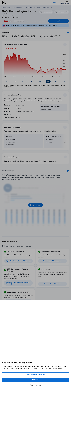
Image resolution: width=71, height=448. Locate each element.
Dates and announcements (50, 106)
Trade (58, 21)
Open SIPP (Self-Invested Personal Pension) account (17, 283)
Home (4, 8)
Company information (12, 95)
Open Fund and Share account (52, 261)
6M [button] (40, 81)
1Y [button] (48, 81)
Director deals (46, 109)
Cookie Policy (57, 368)
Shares (9, 8)
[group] (35, 81)
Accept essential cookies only (35, 374)
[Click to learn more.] (68, 33)
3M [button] (31, 81)
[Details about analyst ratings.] (68, 171)
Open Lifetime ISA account (52, 284)
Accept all (35, 379)
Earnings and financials (13, 127)
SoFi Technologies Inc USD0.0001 (22, 8)
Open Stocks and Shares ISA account (18, 261)
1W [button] (15, 81)
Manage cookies (35, 385)
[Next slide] (64, 141)
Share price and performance (15, 44)
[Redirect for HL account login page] (35, 205)
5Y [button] (56, 81)
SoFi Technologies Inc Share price (43, 8)
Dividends (9, 136)
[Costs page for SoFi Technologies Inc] (35, 159)
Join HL (54, 3)
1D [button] (7, 81)
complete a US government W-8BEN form (43, 25)
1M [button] (23, 81)
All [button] (64, 81)
